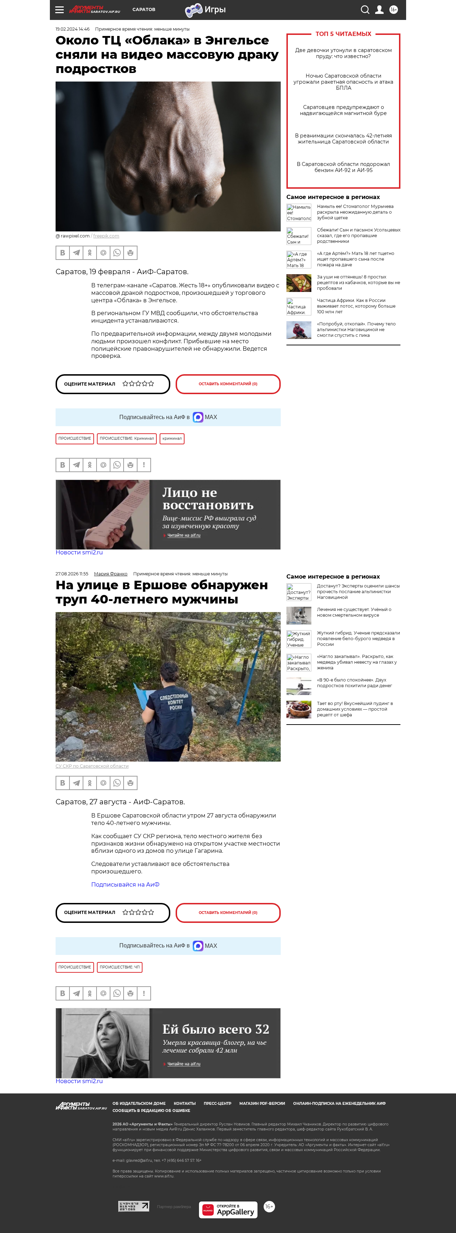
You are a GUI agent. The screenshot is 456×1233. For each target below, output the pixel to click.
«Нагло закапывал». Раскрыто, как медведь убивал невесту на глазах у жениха (357, 662)
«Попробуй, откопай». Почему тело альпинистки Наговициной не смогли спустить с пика (356, 329)
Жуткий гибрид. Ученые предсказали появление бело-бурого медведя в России (358, 638)
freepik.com (106, 236)
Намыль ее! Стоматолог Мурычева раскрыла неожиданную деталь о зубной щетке (355, 212)
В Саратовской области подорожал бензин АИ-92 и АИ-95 (343, 167)
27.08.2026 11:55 (72, 573)
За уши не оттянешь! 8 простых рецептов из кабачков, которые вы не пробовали (358, 282)
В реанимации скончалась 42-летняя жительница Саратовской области (343, 139)
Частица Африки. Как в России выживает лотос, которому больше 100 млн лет (356, 306)
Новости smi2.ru (79, 552)
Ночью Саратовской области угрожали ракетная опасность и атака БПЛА (343, 82)
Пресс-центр (217, 1103)
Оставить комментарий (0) (228, 384)
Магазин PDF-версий (262, 1103)
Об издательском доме (139, 1103)
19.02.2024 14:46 (72, 29)
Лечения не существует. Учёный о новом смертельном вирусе (354, 612)
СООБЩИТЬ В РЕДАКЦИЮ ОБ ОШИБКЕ (151, 1110)
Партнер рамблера (174, 1207)
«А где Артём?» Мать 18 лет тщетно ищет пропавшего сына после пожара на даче (355, 259)
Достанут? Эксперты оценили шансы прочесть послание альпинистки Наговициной (358, 591)
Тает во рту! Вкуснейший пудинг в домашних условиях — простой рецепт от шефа (355, 709)
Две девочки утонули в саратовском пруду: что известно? (343, 53)
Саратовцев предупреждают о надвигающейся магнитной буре (343, 110)
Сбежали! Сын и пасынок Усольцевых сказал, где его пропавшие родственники (358, 235)
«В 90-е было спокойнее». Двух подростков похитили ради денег (354, 682)
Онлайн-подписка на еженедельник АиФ (339, 1103)
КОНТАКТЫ (185, 1103)
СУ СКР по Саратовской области (92, 766)
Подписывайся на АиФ (125, 884)
